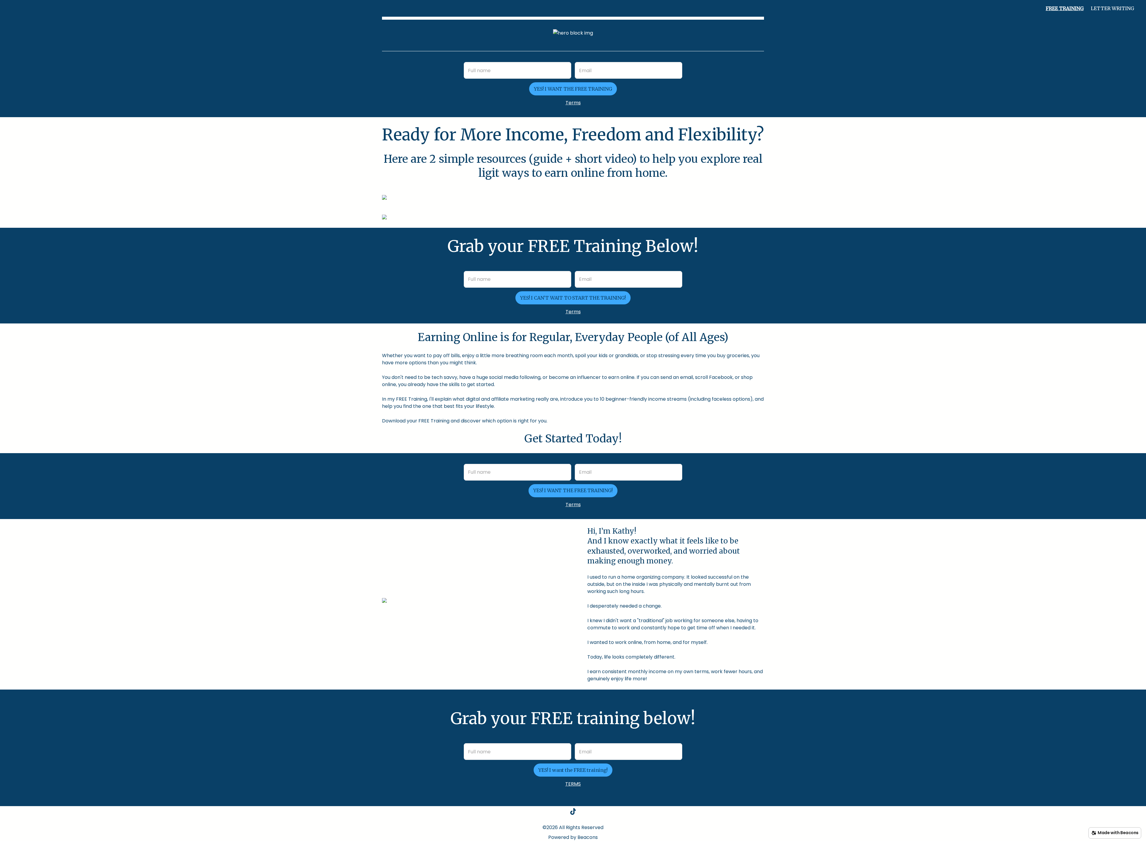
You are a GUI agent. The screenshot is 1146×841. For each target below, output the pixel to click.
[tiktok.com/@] (573, 812)
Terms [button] (573, 102)
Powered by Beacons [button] (573, 837)
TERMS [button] (573, 783)
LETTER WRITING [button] (1112, 8)
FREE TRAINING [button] (1065, 8)
